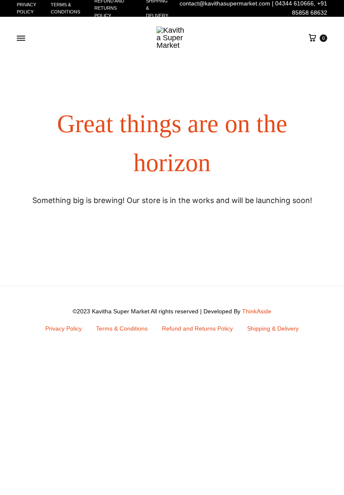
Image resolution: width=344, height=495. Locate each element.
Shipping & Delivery (273, 328)
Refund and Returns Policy (197, 328)
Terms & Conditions (65, 8)
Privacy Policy (26, 8)
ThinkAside (256, 311)
